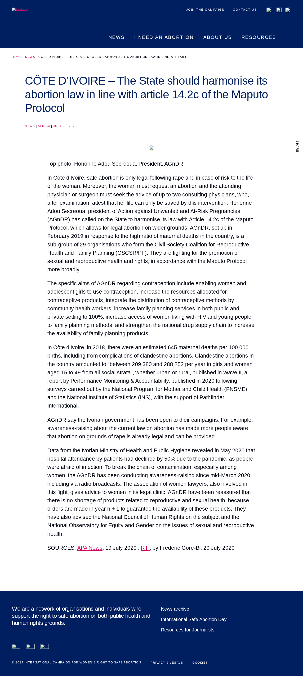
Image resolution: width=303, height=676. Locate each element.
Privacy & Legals (167, 662)
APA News (89, 548)
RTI (145, 548)
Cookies (200, 662)
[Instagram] (288, 10)
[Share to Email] (297, 181)
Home (17, 57)
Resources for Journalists (187, 629)
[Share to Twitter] (297, 171)
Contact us (245, 9)
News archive (175, 609)
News (30, 57)
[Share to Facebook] (297, 161)
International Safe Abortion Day (194, 619)
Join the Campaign (205, 9)
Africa (44, 126)
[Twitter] (279, 10)
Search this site (288, 41)
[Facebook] (269, 10)
